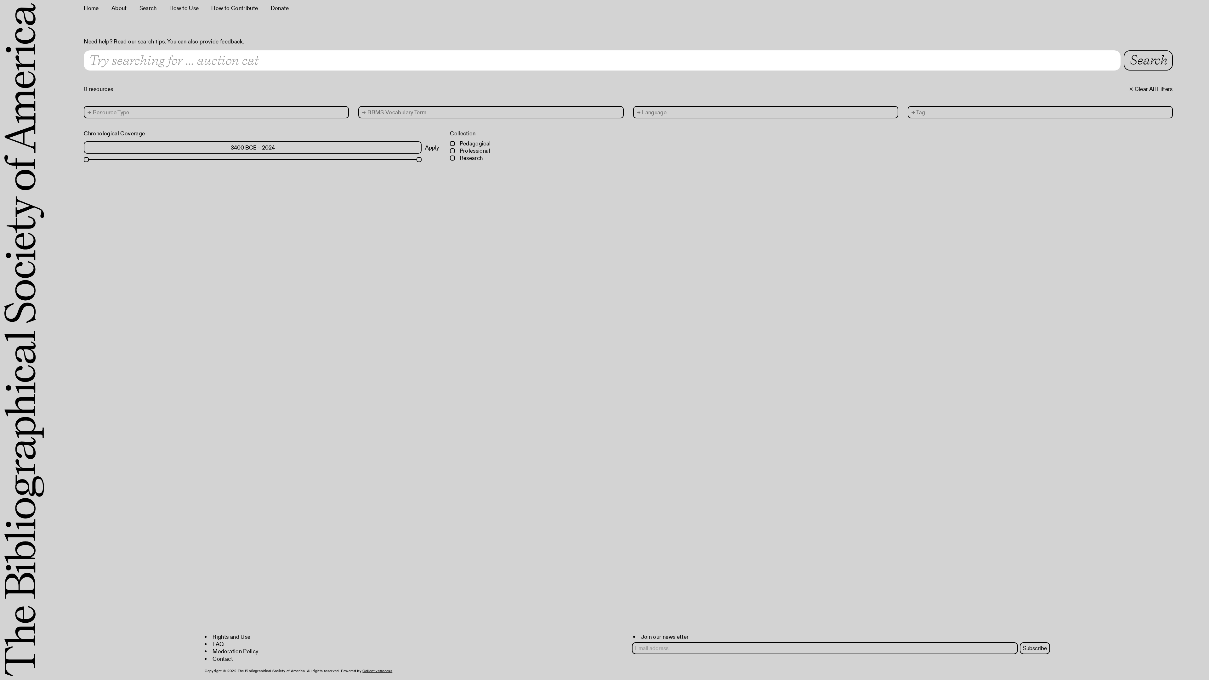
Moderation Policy (235, 651)
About (119, 8)
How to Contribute (234, 8)
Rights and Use (231, 637)
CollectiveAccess (377, 670)
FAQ (218, 644)
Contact (223, 659)
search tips (151, 41)
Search (148, 8)
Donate (280, 8)
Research (470, 158)
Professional (474, 151)
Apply (432, 147)
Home (91, 8)
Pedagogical (474, 143)
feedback (231, 41)
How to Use (184, 8)
